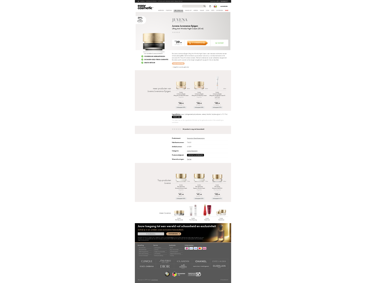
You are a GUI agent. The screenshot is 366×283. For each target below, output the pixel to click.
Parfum (169, 10)
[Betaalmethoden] (206, 248)
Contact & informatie (195, 155)
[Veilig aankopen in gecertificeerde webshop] (194, 274)
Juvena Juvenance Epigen (185, 25)
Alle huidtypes (178, 63)
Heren (195, 10)
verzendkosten (154, 280)
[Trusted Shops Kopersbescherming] (167, 274)
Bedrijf (171, 247)
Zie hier (189, 159)
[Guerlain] (219, 266)
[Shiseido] (165, 261)
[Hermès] (183, 266)
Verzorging (178, 10)
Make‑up (188, 10)
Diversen (219, 10)
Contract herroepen (143, 255)
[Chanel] (201, 261)
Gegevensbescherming (175, 253)
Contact (156, 249)
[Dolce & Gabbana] (147, 266)
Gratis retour (149, 63)
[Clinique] (147, 261)
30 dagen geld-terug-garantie (156, 60)
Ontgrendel (173, 234)
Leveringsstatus (157, 247)
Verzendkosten (142, 247)
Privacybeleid (171, 237)
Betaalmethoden (142, 249)
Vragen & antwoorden (159, 251)
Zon (207, 10)
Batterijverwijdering (158, 255)
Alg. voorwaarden (174, 249)
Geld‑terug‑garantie (143, 251)
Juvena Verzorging (192, 151)
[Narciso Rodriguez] (201, 266)
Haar (202, 10)
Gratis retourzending (143, 253)
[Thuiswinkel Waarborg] (215, 6)
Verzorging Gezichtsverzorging (196, 138)
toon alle (176, 117)
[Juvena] (183, 20)
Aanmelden (224, 6)
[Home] (138, 1)
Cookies (172, 255)
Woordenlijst (157, 253)
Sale (226, 10)
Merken (161, 10)
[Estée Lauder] (219, 261)
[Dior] (165, 266)
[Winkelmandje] (210, 6)
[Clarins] (183, 261)
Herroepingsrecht (174, 251)
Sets (212, 10)
